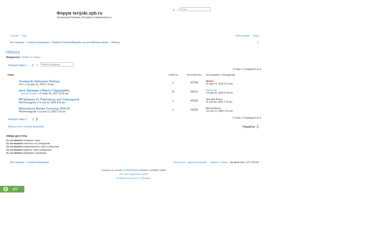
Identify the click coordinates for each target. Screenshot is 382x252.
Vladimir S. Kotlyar (31, 57)
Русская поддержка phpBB (134, 174)
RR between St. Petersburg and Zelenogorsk (49, 99)
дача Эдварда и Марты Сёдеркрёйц (44, 90)
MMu (21, 84)
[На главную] (32, 18)
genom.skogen (29, 93)
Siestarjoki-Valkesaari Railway (39, 81)
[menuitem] (23, 35)
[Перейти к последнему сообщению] (215, 81)
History (13, 52)
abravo (210, 81)
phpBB (126, 170)
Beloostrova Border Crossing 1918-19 (44, 108)
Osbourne (211, 90)
